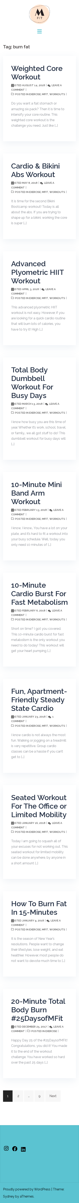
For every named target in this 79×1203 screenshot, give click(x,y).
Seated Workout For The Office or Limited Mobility (39, 806)
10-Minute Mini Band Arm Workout (36, 493)
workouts (57, 94)
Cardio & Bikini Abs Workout (35, 170)
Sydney (8, 1196)
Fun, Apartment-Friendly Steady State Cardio (39, 699)
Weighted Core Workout (37, 72)
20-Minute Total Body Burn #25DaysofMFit (38, 1009)
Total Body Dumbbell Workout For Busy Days (32, 382)
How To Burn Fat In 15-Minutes (39, 907)
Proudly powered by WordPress (26, 1189)
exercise (35, 94)
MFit (45, 94)
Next (53, 1096)
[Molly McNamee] (39, 14)
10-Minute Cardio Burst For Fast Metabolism (39, 593)
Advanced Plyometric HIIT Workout (37, 272)
